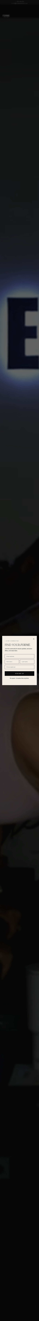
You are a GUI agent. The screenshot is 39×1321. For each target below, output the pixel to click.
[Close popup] (33, 639)
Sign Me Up (19, 673)
